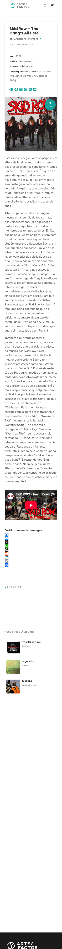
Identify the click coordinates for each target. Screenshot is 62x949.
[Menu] (52, 6)
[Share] (31, 565)
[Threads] (31, 550)
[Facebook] (31, 534)
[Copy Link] (31, 561)
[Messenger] (31, 538)
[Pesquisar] (45, 5)
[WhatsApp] (31, 546)
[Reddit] (31, 554)
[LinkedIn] (31, 557)
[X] (31, 542)
